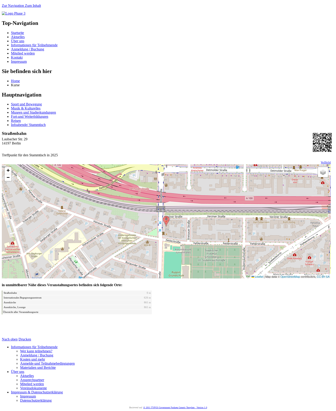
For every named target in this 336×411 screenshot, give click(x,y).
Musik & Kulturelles (25, 108)
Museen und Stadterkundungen (33, 112)
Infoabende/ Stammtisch (28, 125)
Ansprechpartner (32, 380)
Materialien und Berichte (38, 367)
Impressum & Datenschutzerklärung (37, 392)
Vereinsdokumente (33, 388)
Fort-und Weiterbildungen (29, 116)
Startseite (17, 33)
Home (15, 81)
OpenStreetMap (290, 276)
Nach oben (10, 339)
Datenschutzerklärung (36, 400)
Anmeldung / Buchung (27, 49)
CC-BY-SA (323, 276)
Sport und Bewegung (26, 104)
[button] (166, 221)
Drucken (25, 339)
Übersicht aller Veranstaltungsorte (20, 312)
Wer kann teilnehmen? (36, 351)
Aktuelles (18, 37)
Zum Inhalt (33, 6)
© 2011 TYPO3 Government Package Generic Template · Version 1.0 (175, 407)
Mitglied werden (23, 53)
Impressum (19, 61)
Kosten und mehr (32, 359)
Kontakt (17, 57)
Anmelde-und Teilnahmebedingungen (47, 363)
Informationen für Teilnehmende (34, 45)
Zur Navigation (13, 6)
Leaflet (258, 276)
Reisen (16, 121)
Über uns (17, 41)
